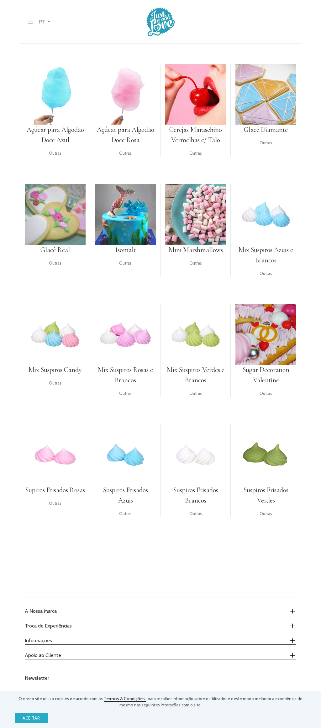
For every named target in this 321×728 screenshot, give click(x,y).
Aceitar (31, 718)
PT (42, 22)
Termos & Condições (125, 698)
